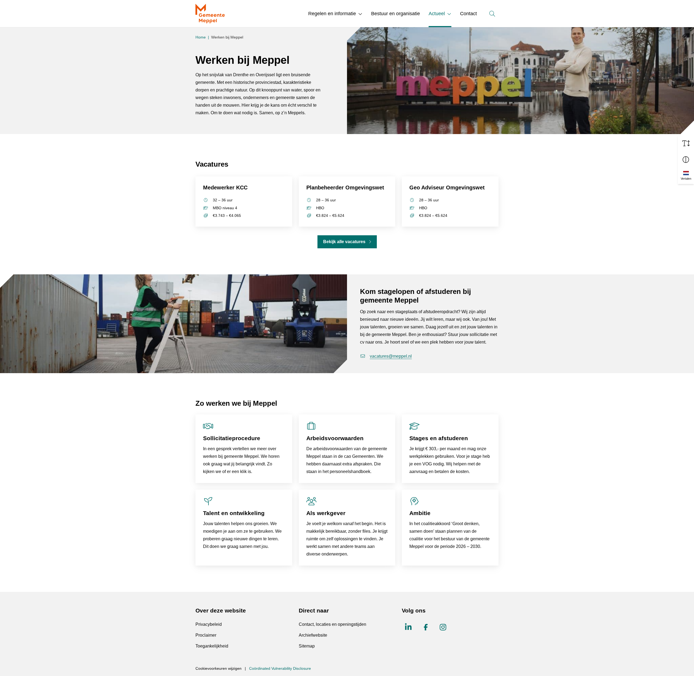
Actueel (437, 13)
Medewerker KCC (225, 188)
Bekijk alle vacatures (344, 241)
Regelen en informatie (332, 13)
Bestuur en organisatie (395, 13)
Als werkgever (325, 513)
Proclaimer (205, 635)
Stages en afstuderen (438, 438)
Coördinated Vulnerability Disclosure (280, 668)
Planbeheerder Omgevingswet (345, 188)
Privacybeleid (208, 624)
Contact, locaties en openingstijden (332, 624)
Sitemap (307, 646)
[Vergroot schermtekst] (686, 143)
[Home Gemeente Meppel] (210, 13)
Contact (468, 13)
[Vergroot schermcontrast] (686, 159)
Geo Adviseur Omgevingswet (447, 188)
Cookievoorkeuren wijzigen (218, 668)
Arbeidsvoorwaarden (335, 438)
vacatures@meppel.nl (391, 356)
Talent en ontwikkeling (234, 513)
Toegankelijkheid (211, 646)
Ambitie (419, 513)
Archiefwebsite (313, 635)
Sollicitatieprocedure (231, 438)
